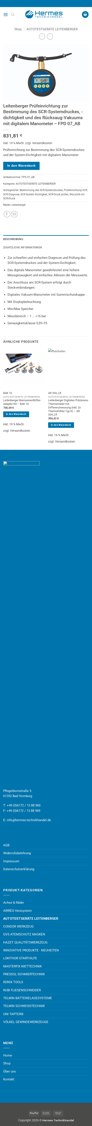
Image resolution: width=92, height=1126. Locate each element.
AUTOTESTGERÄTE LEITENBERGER (52, 29)
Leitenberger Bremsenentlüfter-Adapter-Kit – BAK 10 (22, 402)
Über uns (9, 1071)
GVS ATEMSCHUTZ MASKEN (24, 934)
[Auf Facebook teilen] (7, 214)
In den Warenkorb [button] (16, 414)
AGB (6, 845)
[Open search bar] (13, 14)
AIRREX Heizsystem (17, 911)
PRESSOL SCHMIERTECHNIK (24, 974)
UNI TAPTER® (13, 1014)
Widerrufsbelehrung (17, 853)
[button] (5, 14)
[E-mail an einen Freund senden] (14, 214)
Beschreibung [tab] (13, 239)
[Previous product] (50, 36)
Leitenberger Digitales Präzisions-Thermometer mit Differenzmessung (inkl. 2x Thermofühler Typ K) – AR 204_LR (68, 407)
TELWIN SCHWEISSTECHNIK (24, 1006)
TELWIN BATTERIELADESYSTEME (27, 998)
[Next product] (42, 36)
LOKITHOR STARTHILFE (20, 958)
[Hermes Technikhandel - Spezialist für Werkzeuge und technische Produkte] (46, 14)
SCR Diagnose (11, 194)
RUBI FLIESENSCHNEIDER (22, 990)
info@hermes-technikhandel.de (29, 820)
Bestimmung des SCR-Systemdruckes (41, 190)
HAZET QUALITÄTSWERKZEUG (25, 942)
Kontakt (8, 1079)
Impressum (11, 861)
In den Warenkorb (21, 166)
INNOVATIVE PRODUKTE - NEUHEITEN (31, 950)
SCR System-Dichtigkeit (34, 194)
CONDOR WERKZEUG (18, 926)
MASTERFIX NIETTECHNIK (22, 966)
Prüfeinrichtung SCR (75, 190)
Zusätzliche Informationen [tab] (22, 247)
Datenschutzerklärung (18, 869)
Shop (18, 29)
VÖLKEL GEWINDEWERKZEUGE (25, 1022)
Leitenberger (19, 204)
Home (7, 1055)
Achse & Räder (13, 903)
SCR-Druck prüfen (58, 194)
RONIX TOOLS (13, 982)
